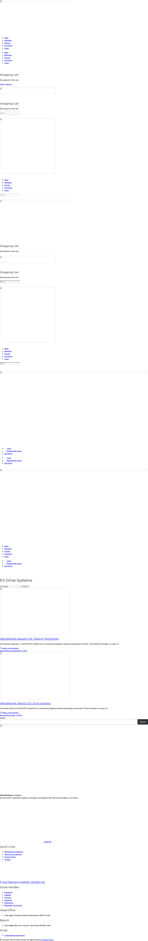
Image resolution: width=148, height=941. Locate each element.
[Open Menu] (1, 86)
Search (2, 718)
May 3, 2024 (17, 715)
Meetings (7, 40)
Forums (7, 43)
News (6, 38)
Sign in (2, 84)
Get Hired (8, 45)
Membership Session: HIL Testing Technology (29, 638)
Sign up (9, 84)
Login (6, 48)
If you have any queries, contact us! (22, 881)
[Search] (1, 67)
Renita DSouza (6, 651)
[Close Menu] (1, 175)
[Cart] (1, 70)
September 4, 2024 (19, 651)
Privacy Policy (48, 939)
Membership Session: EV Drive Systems (25, 703)
